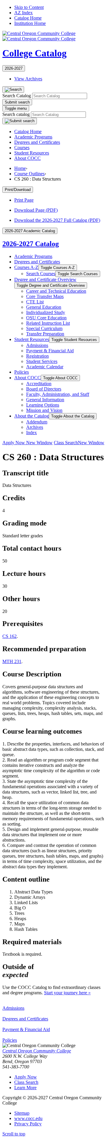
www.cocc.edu (28, 1118)
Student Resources (31, 152)
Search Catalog (16, 95)
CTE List (35, 301)
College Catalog (34, 53)
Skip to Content (29, 7)
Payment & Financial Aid (26, 1029)
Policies (21, 372)
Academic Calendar (44, 366)
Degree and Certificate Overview (45, 279)
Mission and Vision (44, 410)
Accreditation (38, 383)
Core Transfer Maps (45, 296)
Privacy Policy (28, 1123)
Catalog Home (28, 17)
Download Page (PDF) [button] (36, 210)
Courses (21, 147)
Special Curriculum (44, 328)
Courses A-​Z (26, 267)
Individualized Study (45, 312)
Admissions (37, 345)
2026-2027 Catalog (30, 244)
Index (31, 432)
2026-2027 (14, 68)
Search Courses (40, 273)
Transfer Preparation (45, 333)
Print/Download (18, 189)
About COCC (27, 158)
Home (20, 168)
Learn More (25, 1087)
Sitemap (21, 1113)
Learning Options (42, 404)
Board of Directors (43, 388)
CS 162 (9, 636)
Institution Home (30, 23)
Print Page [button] (24, 200)
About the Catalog (31, 415)
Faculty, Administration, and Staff (57, 394)
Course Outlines (29, 173)
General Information (45, 399)
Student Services (41, 361)
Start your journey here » (67, 992)
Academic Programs (33, 136)
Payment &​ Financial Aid (50, 350)
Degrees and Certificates (37, 142)
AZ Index (23, 12)
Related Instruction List (48, 323)
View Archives (28, 78)
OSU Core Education (46, 317)
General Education (43, 307)
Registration (37, 356)
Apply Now (27, 442)
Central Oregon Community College (36, 1050)
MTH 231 (11, 661)
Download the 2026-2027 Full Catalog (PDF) (57, 220)
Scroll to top (13, 1133)
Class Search (79, 442)
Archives (34, 427)
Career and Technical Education (56, 291)
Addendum (36, 421)
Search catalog (16, 114)
